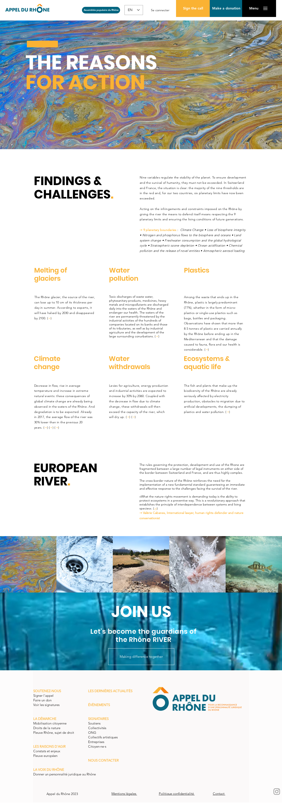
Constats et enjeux (47, 751)
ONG (92, 732)
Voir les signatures (46, 705)
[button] (226, 8)
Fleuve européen (45, 756)
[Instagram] (277, 791)
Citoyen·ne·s (97, 746)
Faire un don (42, 700)
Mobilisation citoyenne (50, 723)
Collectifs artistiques (103, 737)
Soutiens (94, 723)
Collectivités (97, 728)
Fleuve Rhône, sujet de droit (53, 732)
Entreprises (96, 742)
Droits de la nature (47, 728)
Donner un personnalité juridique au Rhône (64, 774)
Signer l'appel (43, 695)
